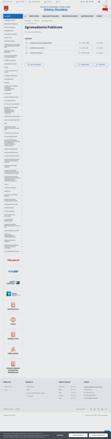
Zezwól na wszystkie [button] (98, 435)
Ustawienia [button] (60, 435)
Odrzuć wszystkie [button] (78, 435)
